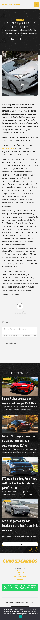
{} (26, 335)
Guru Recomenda (20, 576)
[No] (37, 613)
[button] (36, 4)
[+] (28, 335)
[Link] (23, 335)
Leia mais (20, 544)
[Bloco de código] (21, 335)
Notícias (7, 379)
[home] (10, 4)
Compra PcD (20, 573)
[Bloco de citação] (19, 335)
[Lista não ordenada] (16, 335)
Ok (20, 617)
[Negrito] (4, 335)
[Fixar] (11, 335)
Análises (20, 19)
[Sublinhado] (9, 335)
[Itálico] (6, 335)
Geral (20, 574)
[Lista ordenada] (14, 335)
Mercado (20, 578)
